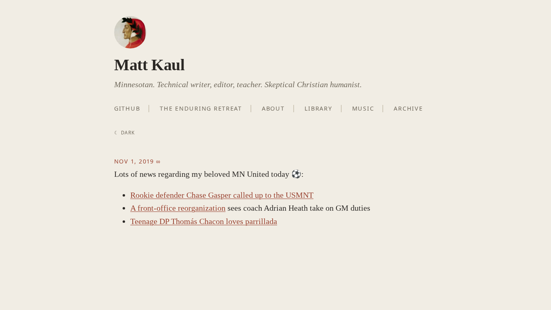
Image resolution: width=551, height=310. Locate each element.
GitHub (127, 108)
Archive (408, 108)
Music (363, 108)
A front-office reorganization (177, 207)
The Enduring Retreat (201, 108)
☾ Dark (124, 133)
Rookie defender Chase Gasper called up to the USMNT (221, 195)
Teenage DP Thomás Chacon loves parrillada (203, 221)
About (273, 108)
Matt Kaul (149, 65)
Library (318, 108)
